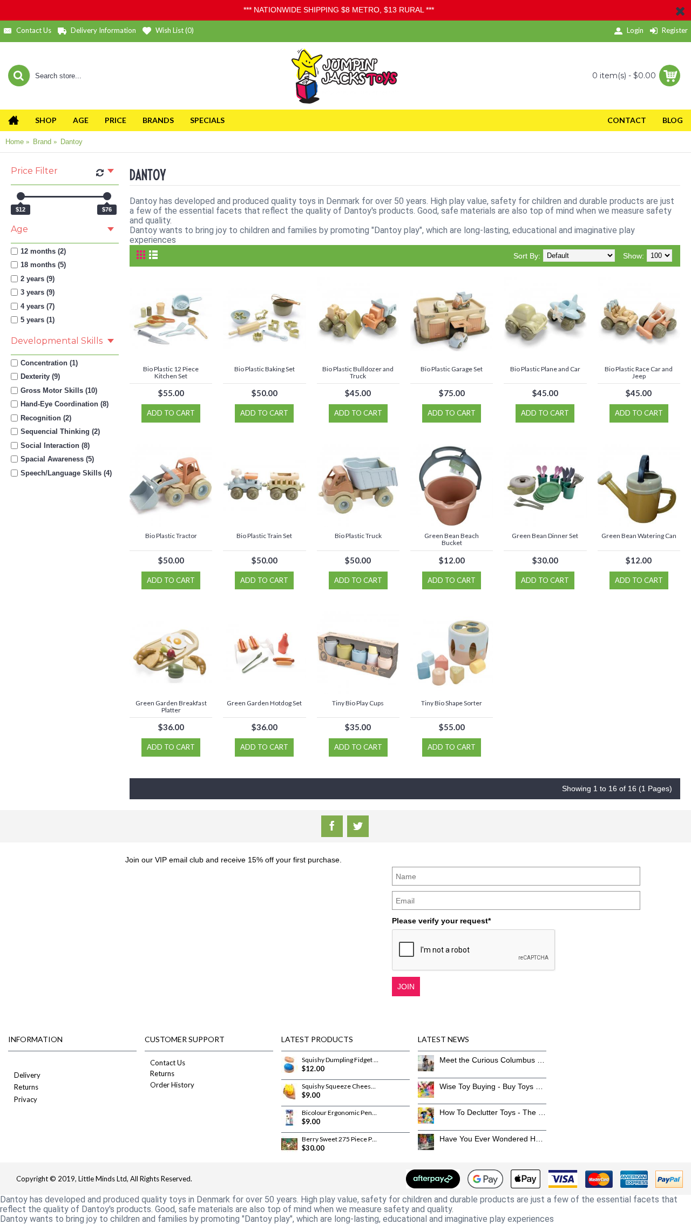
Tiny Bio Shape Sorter (451, 703)
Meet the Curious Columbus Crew (492, 1060)
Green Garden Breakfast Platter (171, 706)
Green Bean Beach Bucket (451, 539)
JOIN (406, 986)
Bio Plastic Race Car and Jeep (639, 372)
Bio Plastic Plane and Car (545, 369)
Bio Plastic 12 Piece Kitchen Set (171, 372)
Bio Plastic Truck (358, 536)
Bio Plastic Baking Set (264, 369)
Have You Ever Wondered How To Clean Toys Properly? (492, 1138)
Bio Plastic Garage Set (452, 369)
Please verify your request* (441, 920)
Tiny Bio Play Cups (358, 703)
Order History (172, 1084)
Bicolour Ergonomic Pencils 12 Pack (340, 1113)
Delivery (27, 1075)
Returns (26, 1087)
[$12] (21, 196)
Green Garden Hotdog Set (264, 703)
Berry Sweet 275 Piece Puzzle (340, 1139)
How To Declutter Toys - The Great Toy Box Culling (492, 1112)
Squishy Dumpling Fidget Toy (340, 1060)
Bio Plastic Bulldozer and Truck (358, 372)
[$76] (107, 196)
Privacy (25, 1099)
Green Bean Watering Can (638, 536)
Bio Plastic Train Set (264, 536)
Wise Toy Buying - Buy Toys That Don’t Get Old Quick (492, 1086)
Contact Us (167, 1062)
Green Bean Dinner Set (545, 536)
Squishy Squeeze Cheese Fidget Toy (340, 1086)
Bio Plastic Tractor (171, 536)
